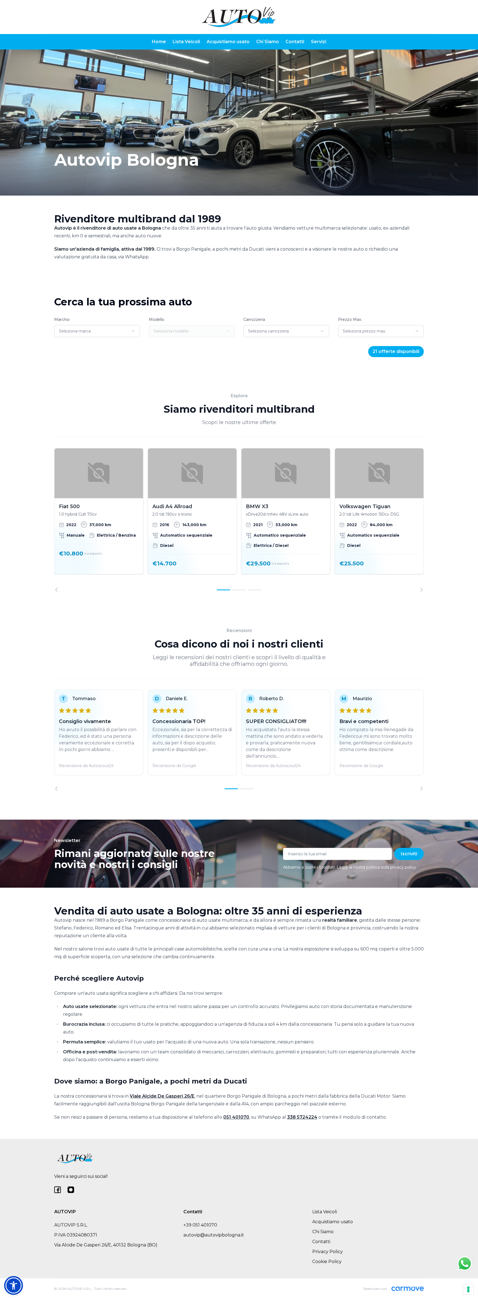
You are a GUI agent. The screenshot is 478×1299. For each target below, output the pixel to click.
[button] (14, 1285)
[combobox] (97, 331)
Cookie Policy (327, 1261)
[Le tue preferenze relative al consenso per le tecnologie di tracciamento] (468, 1289)
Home (159, 41)
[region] (239, 520)
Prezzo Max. (350, 319)
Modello (156, 319)
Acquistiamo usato (228, 41)
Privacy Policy (327, 1251)
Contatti (294, 41)
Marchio (62, 319)
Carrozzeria (254, 319)
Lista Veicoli (186, 41)
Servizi (318, 41)
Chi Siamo (267, 41)
